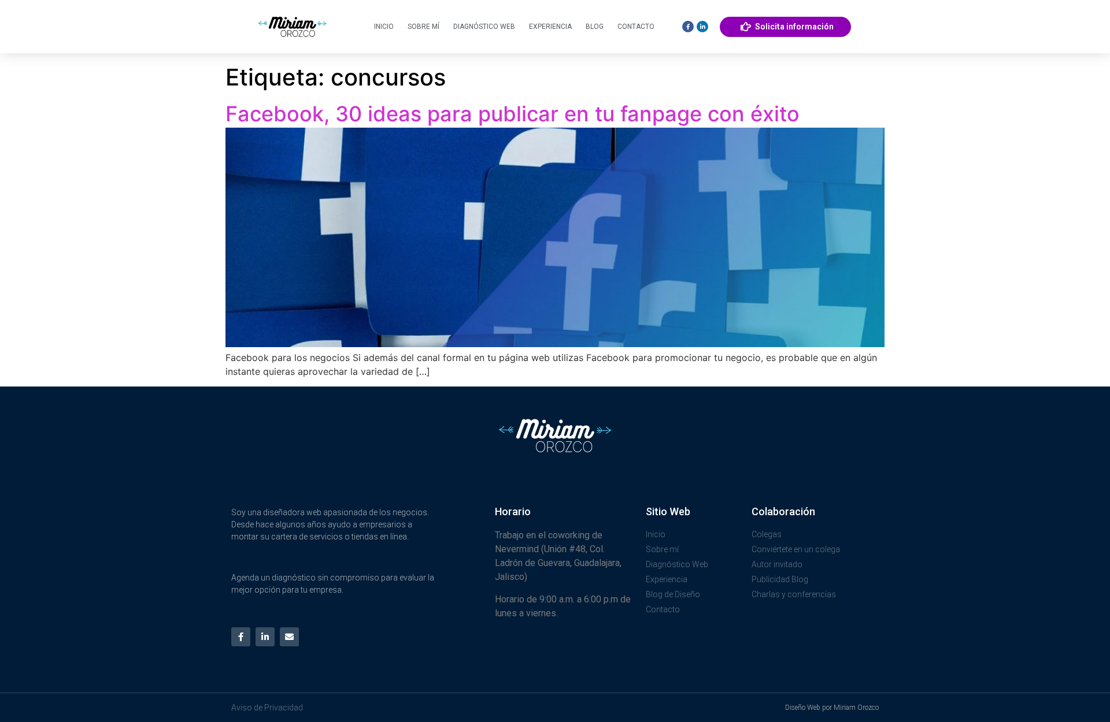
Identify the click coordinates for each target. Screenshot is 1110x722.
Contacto (635, 27)
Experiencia (550, 27)
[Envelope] (289, 636)
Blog (595, 27)
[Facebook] (688, 26)
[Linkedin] (702, 26)
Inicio (384, 27)
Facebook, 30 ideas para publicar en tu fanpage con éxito (512, 113)
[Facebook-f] (240, 636)
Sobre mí (423, 27)
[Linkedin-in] (265, 636)
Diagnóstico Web (484, 27)
